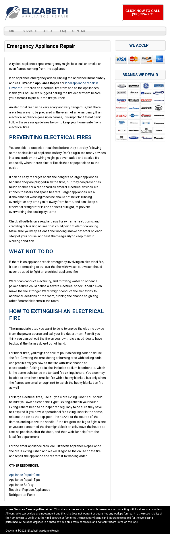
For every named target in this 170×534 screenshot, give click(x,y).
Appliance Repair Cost (24, 475)
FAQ (63, 31)
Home (12, 31)
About (48, 31)
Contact (79, 31)
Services (30, 31)
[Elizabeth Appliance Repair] (36, 13)
